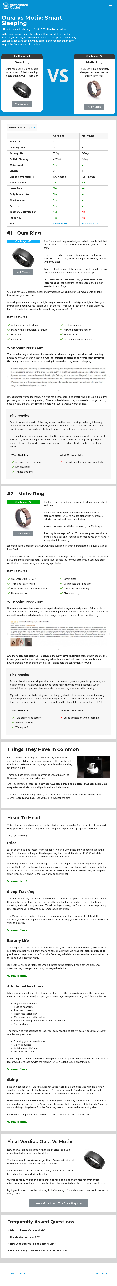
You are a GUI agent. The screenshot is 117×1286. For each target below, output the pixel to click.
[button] (22, 104)
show (32, 127)
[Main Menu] (110, 5)
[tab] (58, 1230)
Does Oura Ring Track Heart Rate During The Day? (38, 1250)
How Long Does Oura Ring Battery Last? (33, 1243)
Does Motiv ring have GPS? (25, 1237)
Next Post (103, 1273)
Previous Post (16, 1273)
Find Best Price (61, 223)
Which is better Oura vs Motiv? (27, 1230)
